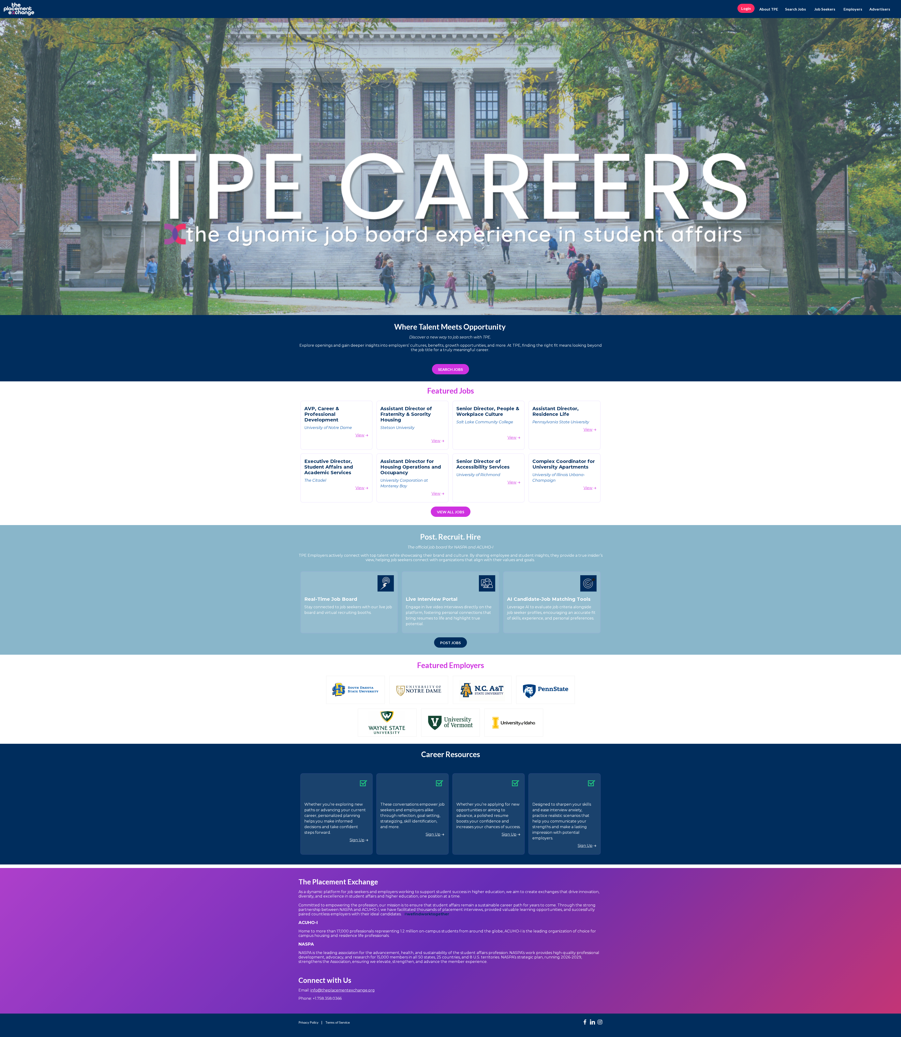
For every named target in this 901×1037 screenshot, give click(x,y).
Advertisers (879, 9)
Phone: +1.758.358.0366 (320, 998)
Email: (336, 990)
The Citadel (315, 480)
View (359, 435)
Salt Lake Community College (485, 422)
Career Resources (450, 754)
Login (746, 8)
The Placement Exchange (338, 881)
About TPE (768, 9)
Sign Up (357, 840)
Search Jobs (795, 9)
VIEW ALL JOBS (450, 512)
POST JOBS (450, 642)
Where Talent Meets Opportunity (450, 326)
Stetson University (397, 427)
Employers (853, 9)
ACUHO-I (308, 922)
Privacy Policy (308, 1022)
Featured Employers (450, 665)
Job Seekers (824, 9)
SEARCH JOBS (450, 369)
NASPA (306, 944)
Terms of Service (337, 1022)
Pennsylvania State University (560, 422)
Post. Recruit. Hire (450, 536)
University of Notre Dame (328, 427)
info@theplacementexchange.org (342, 990)
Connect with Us (324, 980)
